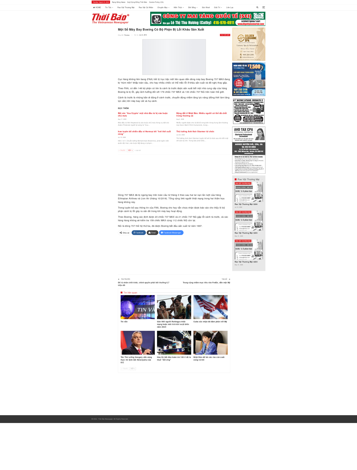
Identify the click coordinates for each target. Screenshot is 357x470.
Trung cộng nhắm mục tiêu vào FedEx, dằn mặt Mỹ (206, 282)
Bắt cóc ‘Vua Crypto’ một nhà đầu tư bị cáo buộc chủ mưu (143, 114)
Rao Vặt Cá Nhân (146, 7)
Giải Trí (217, 7)
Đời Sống (192, 7)
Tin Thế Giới (225, 35)
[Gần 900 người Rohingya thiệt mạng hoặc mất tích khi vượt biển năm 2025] (174, 307)
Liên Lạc (229, 7)
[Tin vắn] (138, 307)
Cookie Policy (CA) (156, 2)
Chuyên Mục (162, 7)
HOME (98, 7)
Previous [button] (255, 20)
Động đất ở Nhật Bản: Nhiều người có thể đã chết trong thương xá (201, 114)
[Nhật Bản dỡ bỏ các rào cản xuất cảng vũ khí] (210, 343)
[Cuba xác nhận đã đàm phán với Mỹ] (210, 307)
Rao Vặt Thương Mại (125, 7)
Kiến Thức (178, 7)
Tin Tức (108, 7)
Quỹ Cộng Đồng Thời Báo (137, 2)
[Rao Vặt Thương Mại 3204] (249, 249)
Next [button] (260, 20)
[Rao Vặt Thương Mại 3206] (249, 192)
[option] (249, 225)
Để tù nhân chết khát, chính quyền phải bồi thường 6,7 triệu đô (143, 283)
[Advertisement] (174, 174)
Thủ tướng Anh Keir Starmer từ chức (195, 131)
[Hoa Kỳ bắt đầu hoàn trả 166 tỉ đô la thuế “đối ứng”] (174, 343)
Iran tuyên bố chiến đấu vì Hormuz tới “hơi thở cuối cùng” (144, 132)
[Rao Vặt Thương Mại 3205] (249, 221)
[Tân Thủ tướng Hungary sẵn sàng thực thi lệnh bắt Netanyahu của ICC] (138, 343)
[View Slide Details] (207, 19)
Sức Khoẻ (206, 7)
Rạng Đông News (118, 2)
